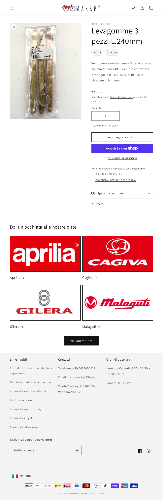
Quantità (96, 108)
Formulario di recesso (24, 427)
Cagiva (87, 277)
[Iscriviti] (77, 450)
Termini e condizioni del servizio (30, 382)
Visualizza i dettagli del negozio (115, 180)
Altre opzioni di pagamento (122, 157)
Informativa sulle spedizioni (28, 391)
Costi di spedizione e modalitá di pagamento (31, 370)
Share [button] (99, 204)
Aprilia (97, 52)
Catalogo (112, 52)
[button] (12, 7)
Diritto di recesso (21, 400)
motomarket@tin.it (81, 377)
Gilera (14, 326)
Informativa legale (22, 418)
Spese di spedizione (121, 96)
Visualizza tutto (81, 341)
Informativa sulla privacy (26, 409)
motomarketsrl (73, 493)
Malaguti (89, 326)
